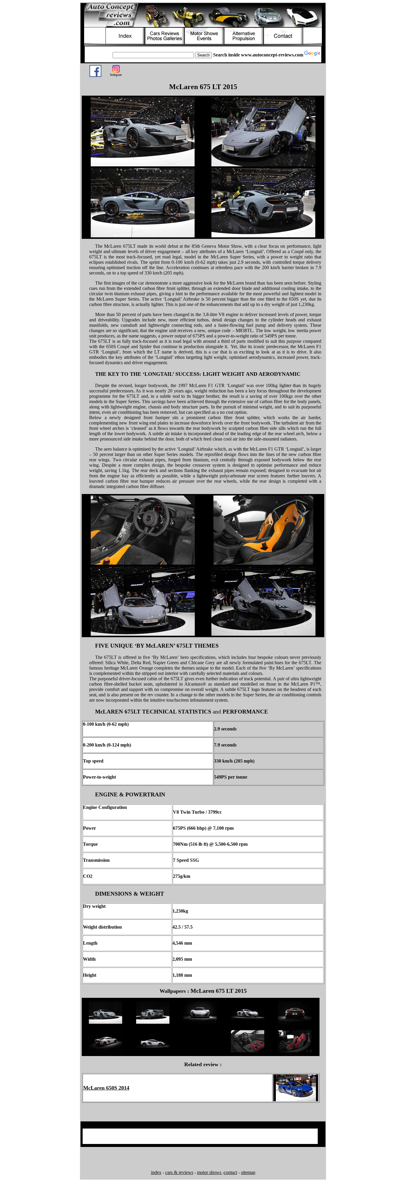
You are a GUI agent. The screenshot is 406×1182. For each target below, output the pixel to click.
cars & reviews (179, 1172)
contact (230, 1172)
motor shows (209, 1172)
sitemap (248, 1172)
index (156, 1172)
